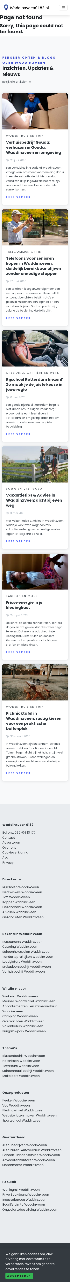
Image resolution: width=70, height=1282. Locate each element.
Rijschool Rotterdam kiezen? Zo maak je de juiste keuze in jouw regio (34, 384)
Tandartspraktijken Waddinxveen (27, 956)
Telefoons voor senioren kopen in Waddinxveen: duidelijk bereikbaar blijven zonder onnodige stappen (33, 266)
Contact (8, 837)
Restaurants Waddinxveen (22, 941)
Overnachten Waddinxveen (23, 1021)
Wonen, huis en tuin (25, 136)
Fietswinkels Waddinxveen (22, 892)
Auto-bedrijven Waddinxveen (24, 1145)
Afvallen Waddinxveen (19, 912)
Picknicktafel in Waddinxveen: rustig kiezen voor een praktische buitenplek (33, 721)
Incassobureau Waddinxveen (24, 1199)
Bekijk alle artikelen (14, 82)
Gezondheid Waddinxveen (22, 907)
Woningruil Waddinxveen (21, 1189)
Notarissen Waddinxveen (21, 1061)
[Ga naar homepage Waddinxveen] (25, 7)
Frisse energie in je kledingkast (24, 605)
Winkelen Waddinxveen (20, 996)
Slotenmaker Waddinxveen (23, 1165)
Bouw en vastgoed (24, 489)
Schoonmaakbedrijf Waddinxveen (28, 1071)
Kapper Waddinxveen (18, 902)
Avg (5, 857)
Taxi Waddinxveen (16, 897)
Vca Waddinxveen (16, 1105)
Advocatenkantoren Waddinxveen (28, 1160)
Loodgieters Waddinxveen (22, 961)
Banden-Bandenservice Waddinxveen (31, 1155)
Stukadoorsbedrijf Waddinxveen (26, 966)
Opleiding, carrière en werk (32, 373)
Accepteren (19, 1276)
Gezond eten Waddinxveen (23, 917)
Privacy (8, 862)
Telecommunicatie (23, 252)
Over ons (9, 847)
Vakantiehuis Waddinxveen (22, 1026)
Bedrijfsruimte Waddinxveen (23, 1204)
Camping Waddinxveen (20, 1016)
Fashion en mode (22, 596)
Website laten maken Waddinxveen (29, 1115)
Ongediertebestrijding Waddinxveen (29, 1209)
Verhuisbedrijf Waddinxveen (23, 971)
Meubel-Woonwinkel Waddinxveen (28, 1001)
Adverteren (11, 842)
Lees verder (18, 197)
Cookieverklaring (15, 852)
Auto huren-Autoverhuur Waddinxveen (31, 1150)
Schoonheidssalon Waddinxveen (26, 951)
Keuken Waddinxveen (18, 1100)
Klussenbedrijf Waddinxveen (23, 1056)
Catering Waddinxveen (19, 946)
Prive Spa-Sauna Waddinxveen (25, 1194)
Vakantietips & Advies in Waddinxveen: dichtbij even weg (34, 500)
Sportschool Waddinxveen (22, 1120)
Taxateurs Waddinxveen (20, 1066)
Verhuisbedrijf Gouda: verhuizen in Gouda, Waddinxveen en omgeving (33, 147)
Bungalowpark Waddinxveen (24, 1031)
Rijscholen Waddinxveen (20, 887)
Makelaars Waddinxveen (21, 1076)
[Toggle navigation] (63, 8)
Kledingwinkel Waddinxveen (23, 1110)
